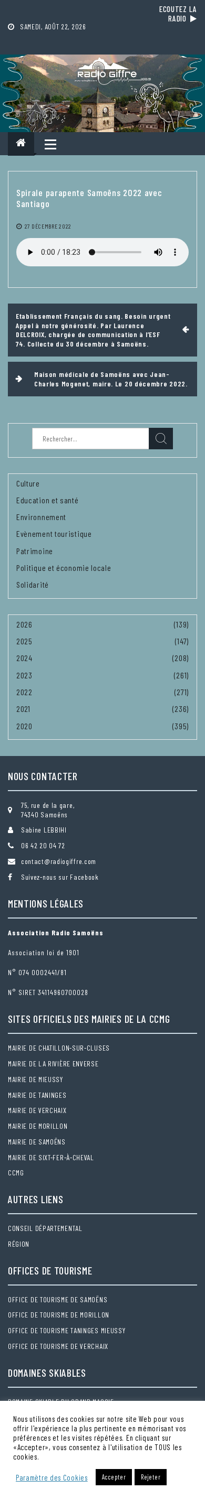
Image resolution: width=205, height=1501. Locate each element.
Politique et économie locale (63, 568)
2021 (23, 709)
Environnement (41, 517)
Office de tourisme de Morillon (58, 1314)
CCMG (16, 1172)
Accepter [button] (114, 1477)
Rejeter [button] (150, 1477)
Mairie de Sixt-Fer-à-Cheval (51, 1157)
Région (18, 1243)
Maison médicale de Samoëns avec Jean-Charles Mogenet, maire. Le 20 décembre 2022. (111, 379)
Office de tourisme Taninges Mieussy (67, 1330)
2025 (24, 641)
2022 (24, 692)
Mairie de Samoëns (37, 1141)
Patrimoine (34, 551)
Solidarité (32, 584)
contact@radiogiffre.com (58, 861)
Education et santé (47, 500)
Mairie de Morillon (38, 1125)
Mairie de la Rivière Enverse (53, 1063)
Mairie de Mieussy (35, 1079)
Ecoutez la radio (178, 13)
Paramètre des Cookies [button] (52, 1477)
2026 (24, 624)
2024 (24, 658)
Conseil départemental (45, 1228)
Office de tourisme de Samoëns (57, 1299)
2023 (24, 675)
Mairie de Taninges (37, 1094)
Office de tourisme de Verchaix (58, 1346)
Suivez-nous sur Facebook (60, 876)
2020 (24, 726)
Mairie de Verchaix (37, 1110)
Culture (28, 483)
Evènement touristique (54, 533)
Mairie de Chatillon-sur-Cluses (59, 1047)
